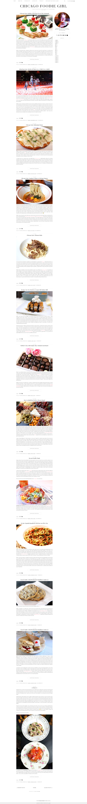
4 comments (38, 453)
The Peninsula (32, 46)
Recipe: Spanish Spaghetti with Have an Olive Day (34, 523)
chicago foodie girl (43, 6)
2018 (56, 42)
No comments (40, 64)
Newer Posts (21, 787)
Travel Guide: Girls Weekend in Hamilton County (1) (34, 629)
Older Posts (47, 787)
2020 (56, 40)
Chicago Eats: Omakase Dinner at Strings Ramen (34, 178)
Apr (55, 51)
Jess (34, 109)
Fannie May (39, 374)
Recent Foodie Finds (34, 458)
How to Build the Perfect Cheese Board (34, 400)
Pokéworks (48, 505)
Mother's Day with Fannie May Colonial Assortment (34, 345)
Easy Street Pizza (49, 471)
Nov (55, 45)
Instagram (35, 478)
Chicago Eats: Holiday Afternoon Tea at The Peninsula (34, 13)
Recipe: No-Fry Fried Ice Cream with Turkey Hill (34, 290)
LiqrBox (30, 470)
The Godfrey (27, 471)
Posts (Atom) (36, 791)
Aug (55, 46)
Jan (55, 54)
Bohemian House (37, 158)
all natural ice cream (28, 331)
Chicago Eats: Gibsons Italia (34, 235)
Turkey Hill (43, 330)
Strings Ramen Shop (39, 216)
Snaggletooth (40, 770)
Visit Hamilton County (43, 610)
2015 (56, 58)
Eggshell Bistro (37, 614)
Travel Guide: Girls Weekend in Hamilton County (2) (34, 579)
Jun (55, 49)
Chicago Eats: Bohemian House (34, 125)
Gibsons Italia (44, 269)
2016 (56, 57)
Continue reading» (34, 59)
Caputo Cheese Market (49, 432)
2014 (56, 59)
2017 (56, 55)
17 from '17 (34, 688)
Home (34, 787)
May (55, 50)
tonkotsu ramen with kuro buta (30, 216)
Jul (55, 47)
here (39, 606)
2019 (56, 41)
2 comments (38, 395)
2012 (56, 62)
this (25, 152)
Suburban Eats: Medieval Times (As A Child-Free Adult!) (34, 69)
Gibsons (43, 261)
